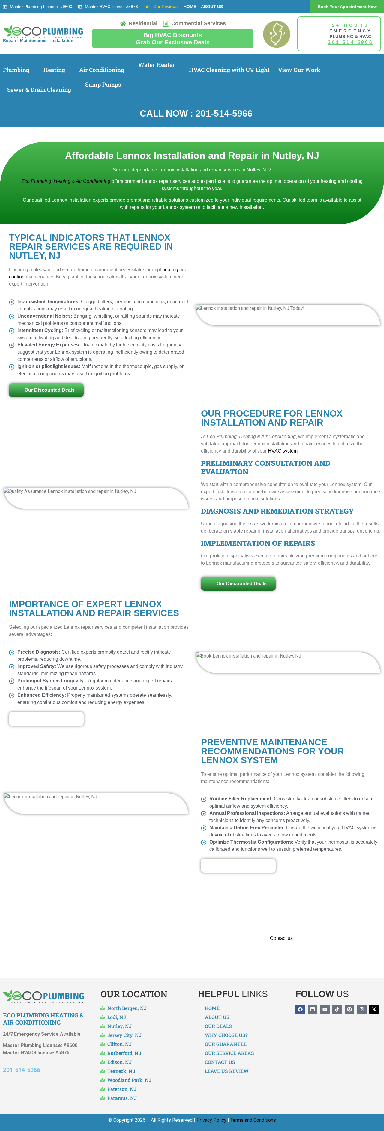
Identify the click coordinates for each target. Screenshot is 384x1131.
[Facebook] (300, 1009)
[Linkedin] (312, 1009)
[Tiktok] (337, 1009)
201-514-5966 (21, 1069)
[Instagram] (362, 1009)
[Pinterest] (349, 1009)
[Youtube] (325, 1009)
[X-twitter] (374, 1009)
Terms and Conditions (253, 1120)
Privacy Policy (211, 1120)
